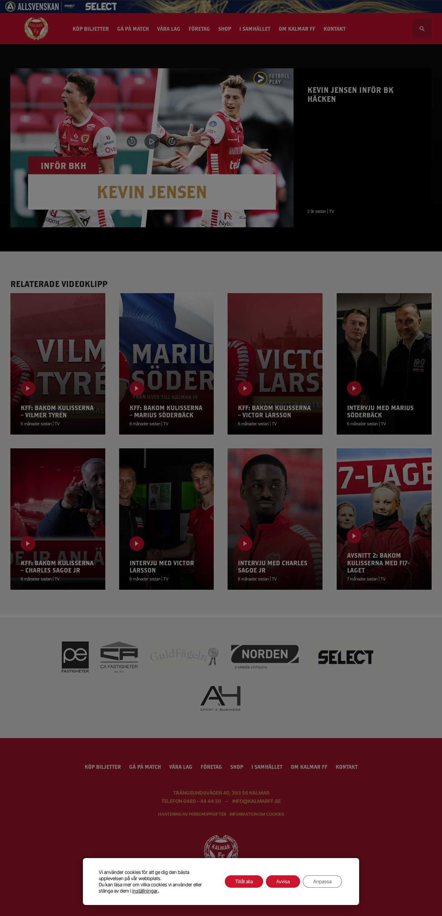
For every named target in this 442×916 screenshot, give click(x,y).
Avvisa (283, 881)
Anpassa (322, 881)
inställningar (145, 891)
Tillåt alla (244, 881)
